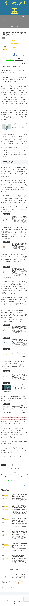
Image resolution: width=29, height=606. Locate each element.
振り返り (21, 465)
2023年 (10, 465)
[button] (19, 59)
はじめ (15, 465)
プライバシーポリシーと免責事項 (14, 601)
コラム (4, 465)
